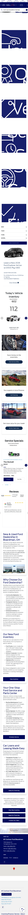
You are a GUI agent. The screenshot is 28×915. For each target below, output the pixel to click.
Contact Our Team (14, 820)
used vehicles (21, 552)
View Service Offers (14, 362)
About (22, 914)
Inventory (4, 914)
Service (16, 914)
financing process (14, 783)
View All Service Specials (13, 443)
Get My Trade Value (14, 428)
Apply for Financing (14, 790)
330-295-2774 (11, 846)
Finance (11, 914)
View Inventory (14, 679)
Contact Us (15, 857)
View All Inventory (13, 299)
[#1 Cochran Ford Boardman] (14, 830)
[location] (27, 1)
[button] (14, 869)
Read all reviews (22, 495)
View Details (13, 283)
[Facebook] (4, 862)
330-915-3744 (12, 848)
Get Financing (14, 395)
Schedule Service (13, 445)
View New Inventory (14, 810)
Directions (5, 857)
